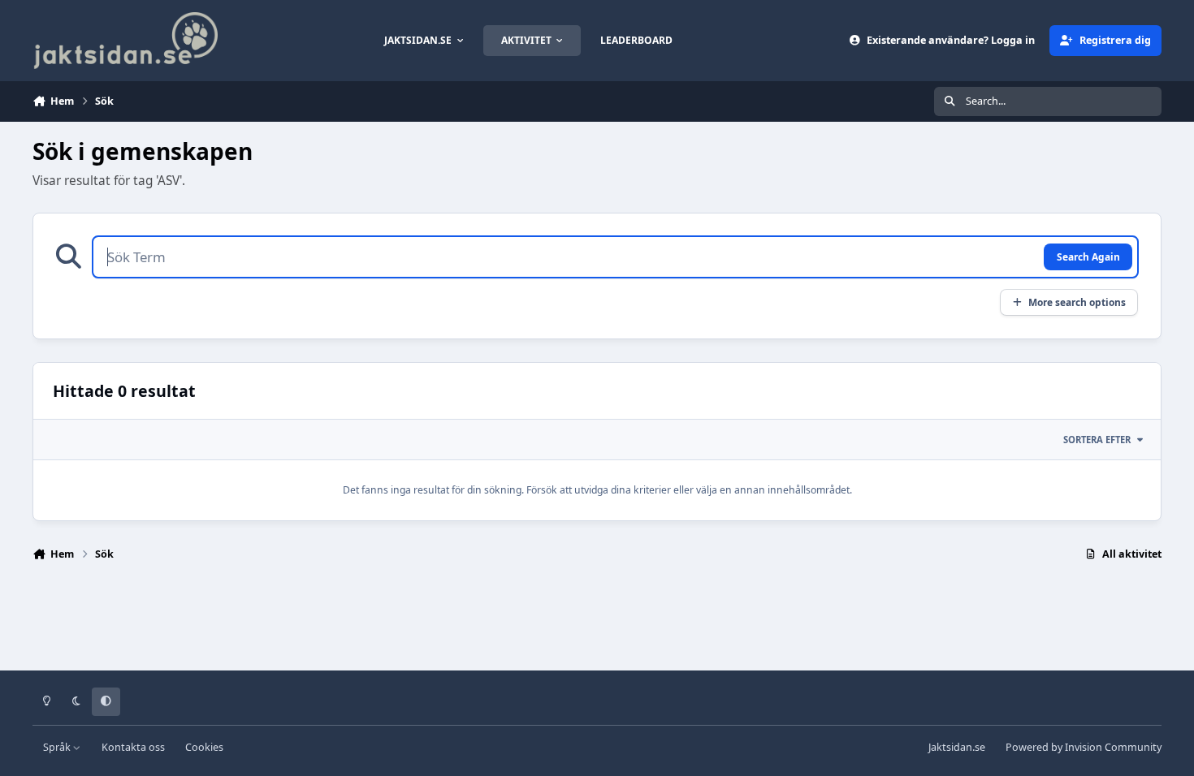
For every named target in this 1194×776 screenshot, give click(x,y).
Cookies (204, 747)
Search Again (1088, 256)
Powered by (1084, 747)
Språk (58, 747)
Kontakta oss (133, 747)
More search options (1077, 301)
